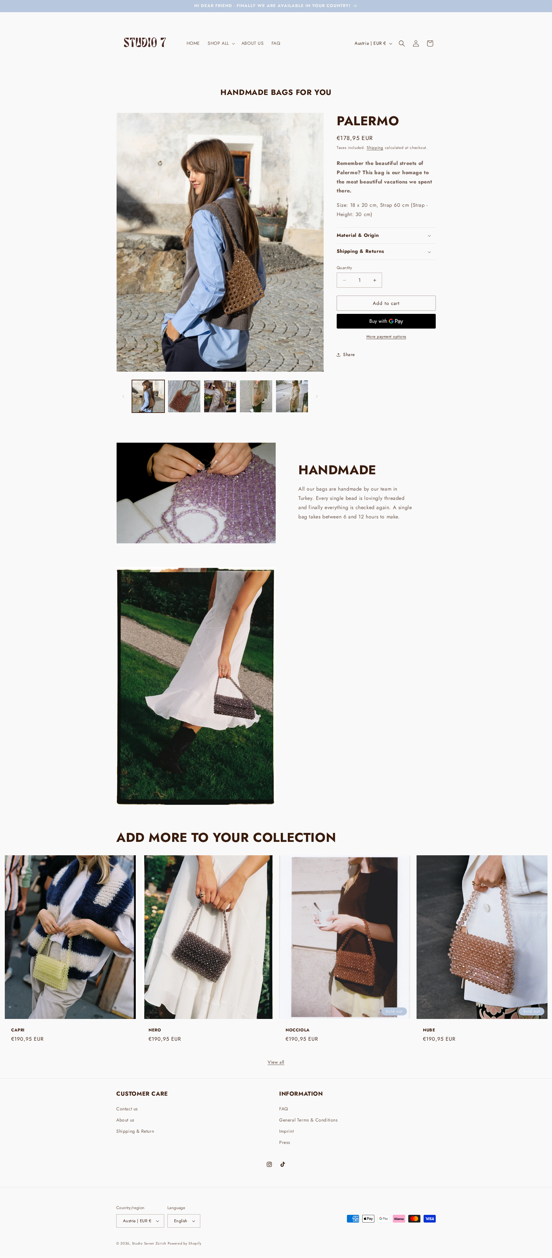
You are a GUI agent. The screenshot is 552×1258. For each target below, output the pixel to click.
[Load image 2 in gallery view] (184, 396)
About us (125, 1120)
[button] (221, 43)
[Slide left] (123, 396)
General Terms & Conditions (308, 1120)
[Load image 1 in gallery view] (148, 396)
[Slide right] (317, 396)
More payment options (386, 337)
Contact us (127, 1109)
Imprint (286, 1131)
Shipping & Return (135, 1131)
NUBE (429, 1030)
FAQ (283, 1109)
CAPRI (18, 1030)
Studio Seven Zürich (150, 1243)
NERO (155, 1030)
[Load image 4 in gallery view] (256, 396)
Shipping (375, 148)
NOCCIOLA (298, 1030)
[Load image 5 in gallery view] (292, 396)
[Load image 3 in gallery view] (220, 396)
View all (276, 1062)
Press (284, 1142)
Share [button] (349, 354)
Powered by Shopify (185, 1243)
